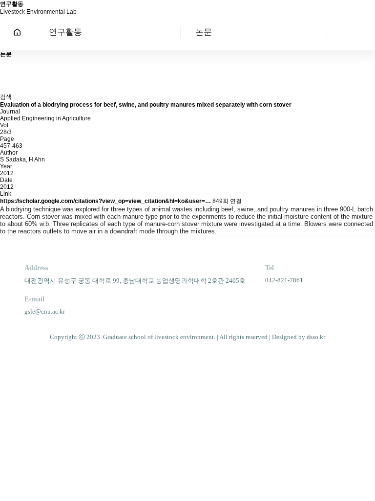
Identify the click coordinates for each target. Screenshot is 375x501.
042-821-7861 (284, 280)
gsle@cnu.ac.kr (44, 311)
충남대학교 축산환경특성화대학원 (68, 21)
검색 (6, 96)
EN (329, 19)
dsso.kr (316, 337)
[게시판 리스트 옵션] (5, 84)
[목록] (5, 67)
